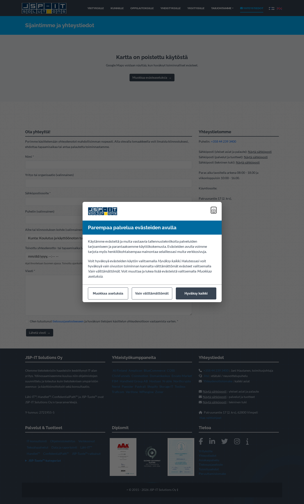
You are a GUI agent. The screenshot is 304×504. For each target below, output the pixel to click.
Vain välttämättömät (152, 293)
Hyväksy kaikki (196, 293)
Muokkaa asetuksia (108, 293)
